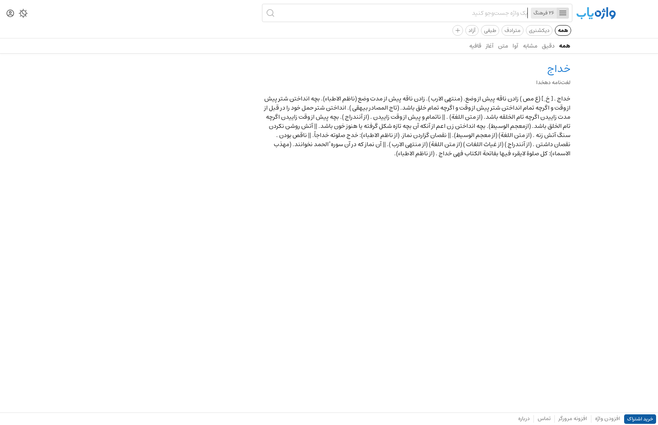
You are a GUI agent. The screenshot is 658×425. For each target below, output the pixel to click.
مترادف (513, 30)
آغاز (490, 46)
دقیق (548, 46)
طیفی (490, 30)
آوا (515, 46)
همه (563, 30)
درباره (524, 418)
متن (503, 46)
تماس (544, 418)
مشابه (530, 46)
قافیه (475, 46)
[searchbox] (402, 13)
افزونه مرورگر (573, 418)
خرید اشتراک (640, 419)
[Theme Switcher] (23, 15)
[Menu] (563, 13)
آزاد (472, 30)
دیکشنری (539, 30)
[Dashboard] (10, 14)
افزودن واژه (607, 418)
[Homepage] (596, 14)
